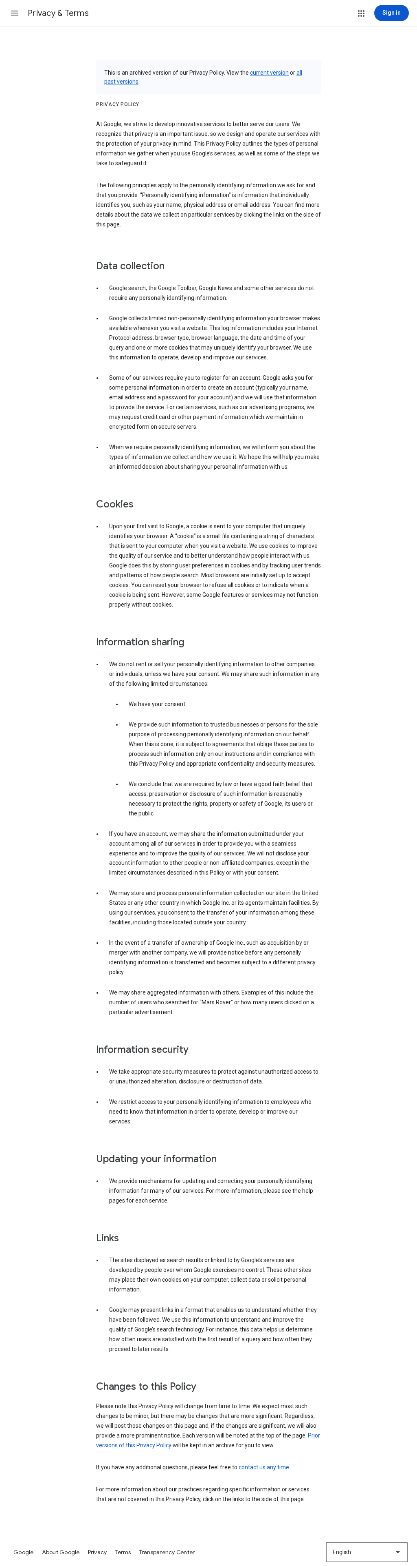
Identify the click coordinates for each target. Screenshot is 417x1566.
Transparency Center (167, 1552)
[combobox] (367, 1552)
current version (269, 72)
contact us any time (264, 1467)
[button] (14, 13)
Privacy (97, 1552)
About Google (61, 1552)
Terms (123, 1552)
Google (23, 1552)
